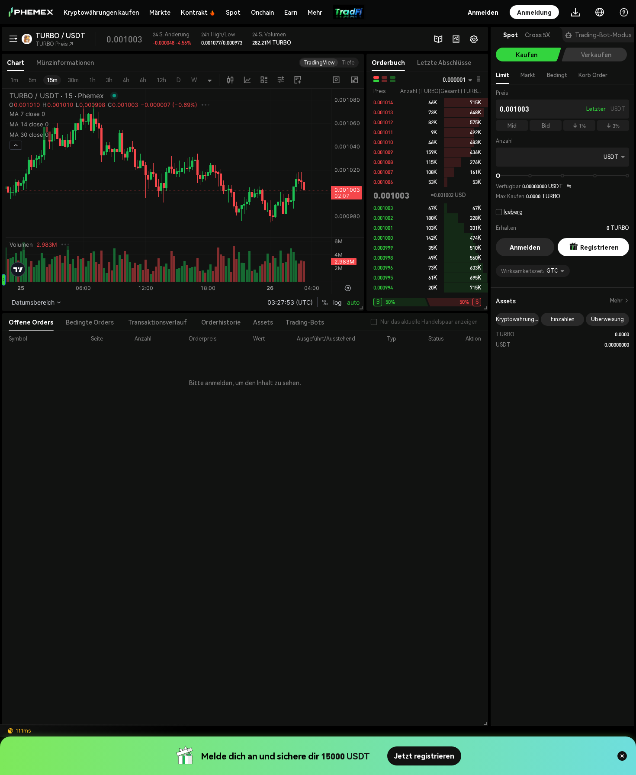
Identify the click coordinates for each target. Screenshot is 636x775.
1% (579, 125)
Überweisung (607, 319)
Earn (290, 12)
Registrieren (599, 247)
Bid (546, 125)
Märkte (159, 12)
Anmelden (525, 247)
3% (613, 125)
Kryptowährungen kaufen (101, 12)
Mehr (619, 300)
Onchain (262, 12)
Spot (233, 12)
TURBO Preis (54, 44)
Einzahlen (563, 319)
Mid (512, 125)
